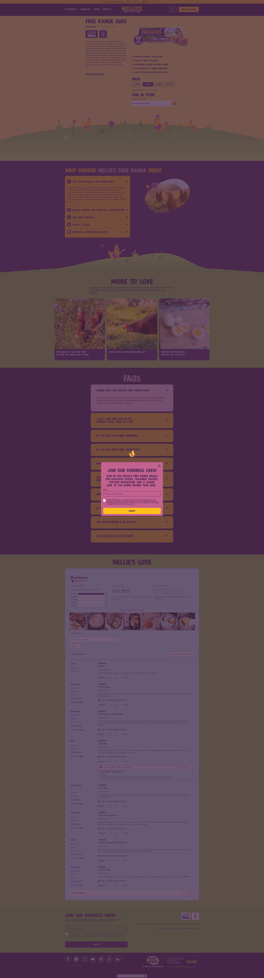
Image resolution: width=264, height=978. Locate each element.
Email (105, 490)
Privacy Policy (147, 500)
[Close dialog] (159, 466)
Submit (132, 511)
